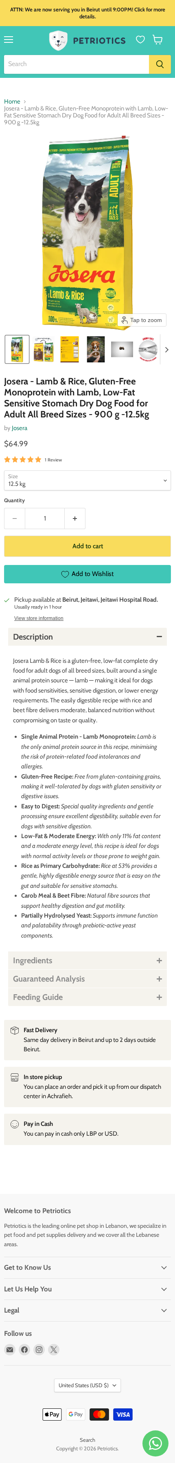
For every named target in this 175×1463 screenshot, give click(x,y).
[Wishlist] (140, 39)
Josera (19, 428)
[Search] (160, 64)
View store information (38, 618)
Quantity (14, 500)
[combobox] (76, 64)
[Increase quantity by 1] (75, 518)
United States (84, 1385)
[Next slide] (166, 349)
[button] (158, 40)
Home (12, 101)
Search (87, 1440)
